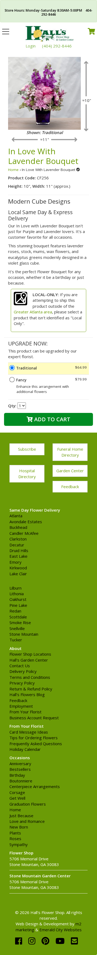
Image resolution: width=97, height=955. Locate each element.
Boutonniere (20, 780)
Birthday (17, 775)
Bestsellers (20, 769)
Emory (15, 562)
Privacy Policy (22, 683)
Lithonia (16, 593)
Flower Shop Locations (30, 654)
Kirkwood (18, 567)
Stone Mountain (23, 634)
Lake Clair (18, 573)
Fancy (21, 380)
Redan (15, 611)
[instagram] (32, 940)
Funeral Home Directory (70, 451)
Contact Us (19, 665)
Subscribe (27, 449)
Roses (15, 838)
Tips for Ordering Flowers (33, 737)
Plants (15, 833)
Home (13, 169)
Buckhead (18, 527)
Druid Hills (18, 550)
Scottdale (18, 616)
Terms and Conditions (29, 677)
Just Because (21, 815)
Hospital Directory (27, 473)
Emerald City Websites (60, 929)
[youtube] (61, 940)
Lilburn (15, 588)
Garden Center (70, 470)
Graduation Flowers (27, 804)
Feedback (70, 486)
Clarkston (18, 539)
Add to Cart (51, 419)
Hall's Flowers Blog (27, 694)
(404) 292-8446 (57, 46)
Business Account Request (34, 717)
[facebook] (19, 940)
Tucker (15, 639)
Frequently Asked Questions (35, 743)
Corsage (17, 792)
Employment (21, 706)
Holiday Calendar (25, 749)
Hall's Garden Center (28, 660)
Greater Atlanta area (33, 311)
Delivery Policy (23, 671)
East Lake (18, 556)
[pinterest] (46, 940)
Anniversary (20, 763)
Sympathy (18, 844)
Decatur (16, 544)
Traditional (26, 368)
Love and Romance (27, 821)
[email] (74, 940)
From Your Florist (25, 711)
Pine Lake (18, 605)
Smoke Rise (20, 622)
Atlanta (15, 515)
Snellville (17, 628)
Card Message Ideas (28, 732)
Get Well (17, 798)
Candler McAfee (24, 533)
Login (31, 46)
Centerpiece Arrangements (34, 786)
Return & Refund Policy (30, 689)
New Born (18, 827)
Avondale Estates (25, 521)
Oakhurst (17, 599)
